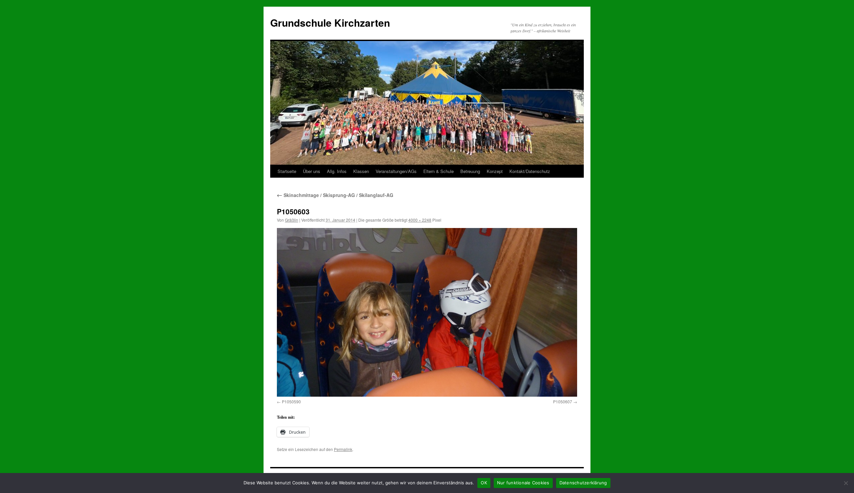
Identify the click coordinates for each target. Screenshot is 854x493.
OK (484, 482)
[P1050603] (427, 312)
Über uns (311, 171)
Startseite (287, 171)
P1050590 (291, 401)
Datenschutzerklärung (583, 482)
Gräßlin (291, 220)
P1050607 (562, 401)
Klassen (361, 171)
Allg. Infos (337, 171)
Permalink (343, 449)
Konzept (495, 171)
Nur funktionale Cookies (523, 482)
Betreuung (470, 171)
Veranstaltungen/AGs (396, 171)
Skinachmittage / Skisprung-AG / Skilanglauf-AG (335, 195)
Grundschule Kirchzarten (330, 22)
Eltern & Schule (438, 171)
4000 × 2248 (419, 220)
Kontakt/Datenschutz (529, 171)
